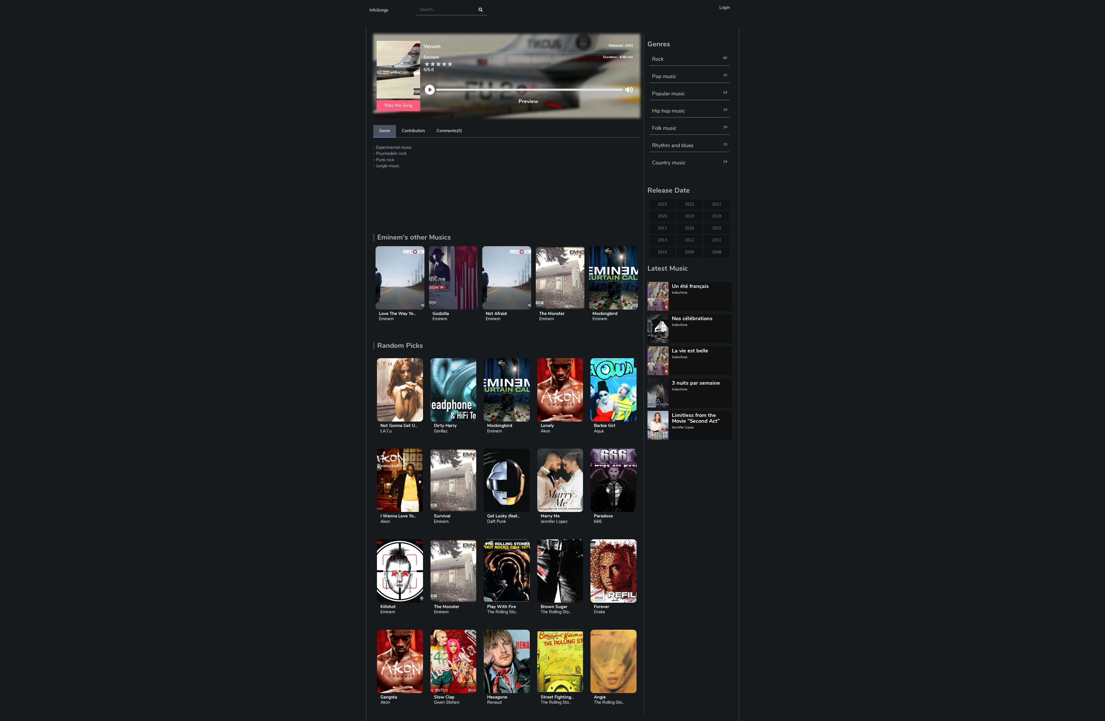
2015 (716, 228)
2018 (716, 216)
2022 (689, 204)
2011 (716, 240)
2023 (662, 204)
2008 (716, 252)
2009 (689, 252)
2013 (662, 240)
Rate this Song (398, 105)
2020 (662, 216)
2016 (689, 228)
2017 (662, 228)
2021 (716, 204)
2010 (662, 252)
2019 (689, 216)
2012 (689, 240)
